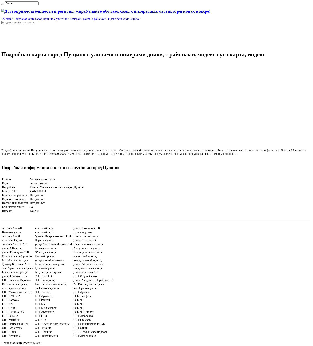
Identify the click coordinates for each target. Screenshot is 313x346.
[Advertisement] (110, 36)
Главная (6, 18)
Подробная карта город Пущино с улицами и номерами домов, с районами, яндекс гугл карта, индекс (76, 18)
